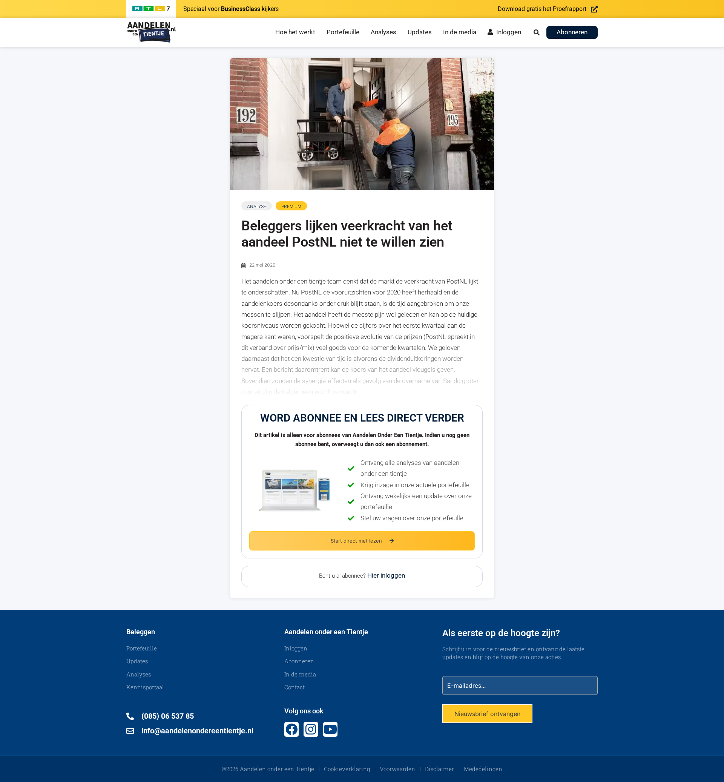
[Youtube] (330, 729)
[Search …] (537, 32)
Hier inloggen (386, 575)
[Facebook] (291, 729)
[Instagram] (311, 729)
